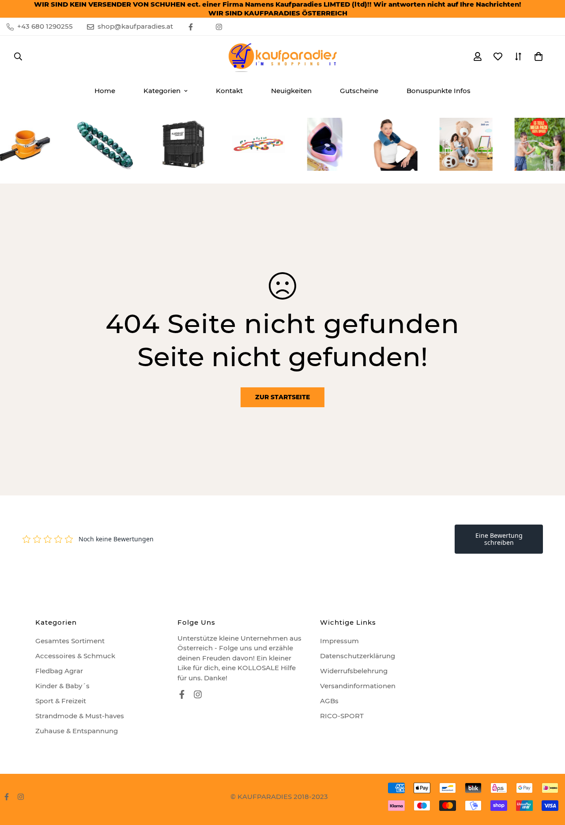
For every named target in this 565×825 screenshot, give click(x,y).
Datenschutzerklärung (357, 656)
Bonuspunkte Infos (439, 90)
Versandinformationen (358, 686)
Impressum (339, 641)
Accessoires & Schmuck (75, 656)
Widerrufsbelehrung (354, 671)
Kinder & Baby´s (62, 686)
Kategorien (162, 90)
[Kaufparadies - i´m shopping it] (282, 56)
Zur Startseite (282, 397)
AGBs (329, 701)
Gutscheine (359, 90)
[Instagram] (219, 26)
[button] (538, 56)
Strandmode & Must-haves (79, 716)
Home (104, 90)
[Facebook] (190, 26)
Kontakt (229, 90)
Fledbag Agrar (59, 671)
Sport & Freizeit (60, 701)
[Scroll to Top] (548, 777)
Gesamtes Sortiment (70, 641)
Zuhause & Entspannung (76, 731)
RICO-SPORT (342, 716)
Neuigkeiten (291, 90)
